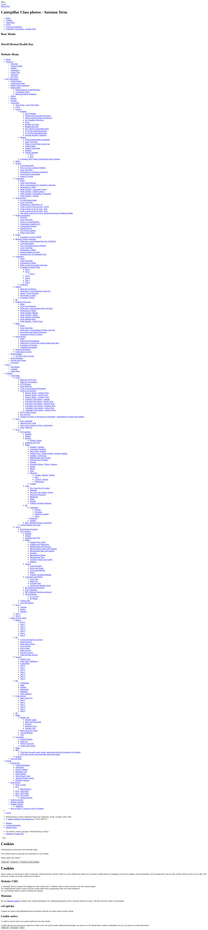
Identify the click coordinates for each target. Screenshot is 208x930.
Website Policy (11, 827)
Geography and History (34, 577)
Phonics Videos (36, 440)
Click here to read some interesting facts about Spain (40, 754)
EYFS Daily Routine (28, 412)
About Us (9, 62)
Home (8, 18)
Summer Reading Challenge (35, 135)
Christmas (38, 512)
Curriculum (15, 103)
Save (22, 928)
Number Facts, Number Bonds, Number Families (48, 453)
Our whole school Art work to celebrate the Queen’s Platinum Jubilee (46, 213)
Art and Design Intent (28, 200)
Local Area (34, 579)
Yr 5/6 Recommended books (36, 133)
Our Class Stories (26, 603)
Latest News (15, 371)
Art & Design (20, 198)
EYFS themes (25, 384)
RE (26, 505)
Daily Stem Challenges (29, 661)
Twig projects (25, 646)
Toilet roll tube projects (29, 655)
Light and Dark (36, 566)
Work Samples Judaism (29, 313)
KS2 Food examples (28, 230)
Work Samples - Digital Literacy (32, 191)
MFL (17, 750)
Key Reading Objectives (34, 120)
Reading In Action (32, 124)
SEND (13, 96)
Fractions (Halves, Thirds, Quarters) (43, 464)
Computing (19, 179)
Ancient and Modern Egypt (40, 585)
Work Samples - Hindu (29, 315)
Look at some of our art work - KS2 (34, 211)
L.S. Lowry (34, 596)
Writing (23, 137)
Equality (14, 101)
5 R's (22, 735)
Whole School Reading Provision (37, 116)
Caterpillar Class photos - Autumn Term (21, 29)
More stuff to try (26, 698)
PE (16, 300)
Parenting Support (22, 780)
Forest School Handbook (29, 341)
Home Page (5, 6)
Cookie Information (13, 825)
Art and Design (31, 594)
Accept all (14, 862)
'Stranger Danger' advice (24, 778)
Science (18, 163)
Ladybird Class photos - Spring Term (39, 401)
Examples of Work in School (31, 334)
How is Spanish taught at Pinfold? (33, 246)
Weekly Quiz (25, 659)
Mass (37, 477)
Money (32, 469)
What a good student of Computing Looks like (37, 185)
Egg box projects (26, 653)
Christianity (34, 508)
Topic (27, 486)
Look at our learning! (14, 27)
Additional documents (28, 347)
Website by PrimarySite (15, 834)
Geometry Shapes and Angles (41, 560)
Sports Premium (17, 358)
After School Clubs (22, 776)
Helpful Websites (31, 153)
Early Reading (30, 114)
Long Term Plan (31, 142)
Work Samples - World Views (31, 321)
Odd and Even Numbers (39, 460)
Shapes (32, 466)
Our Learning (25, 432)
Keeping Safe (30, 728)
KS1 (31, 155)
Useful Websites (26, 739)
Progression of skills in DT (30, 224)
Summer (23, 611)
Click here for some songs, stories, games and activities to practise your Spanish (50, 752)
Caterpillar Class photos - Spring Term (39, 408)
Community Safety (22, 92)
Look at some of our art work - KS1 (34, 209)
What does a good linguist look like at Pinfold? (38, 241)
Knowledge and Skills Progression (33, 332)
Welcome (14, 64)
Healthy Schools (17, 804)
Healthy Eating (30, 720)
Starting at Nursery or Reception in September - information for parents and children (52, 417)
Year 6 (27, 282)
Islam (22, 685)
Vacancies (14, 75)
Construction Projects (28, 226)
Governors (15, 363)
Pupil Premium (16, 354)
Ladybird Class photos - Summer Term (40, 404)
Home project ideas (27, 233)
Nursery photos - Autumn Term (37, 393)
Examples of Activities (28, 345)
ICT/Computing (31, 590)
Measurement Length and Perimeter (43, 549)
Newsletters (15, 367)
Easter (37, 516)
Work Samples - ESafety (29, 196)
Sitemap (9, 823)
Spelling (28, 150)
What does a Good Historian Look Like (35, 291)
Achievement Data (18, 83)
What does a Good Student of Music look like (37, 330)
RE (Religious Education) (35, 588)
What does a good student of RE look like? (36, 308)
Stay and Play (25, 414)
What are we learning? (28, 382)
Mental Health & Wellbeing (25, 94)
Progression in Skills (28, 187)
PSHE (17, 235)
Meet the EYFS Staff (28, 380)
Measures (33, 473)
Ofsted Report (16, 81)
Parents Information (22, 350)
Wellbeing (19, 806)
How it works (20, 785)
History (18, 287)
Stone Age (34, 581)
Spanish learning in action (30, 252)
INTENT (23, 217)
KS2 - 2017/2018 (22, 795)
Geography (19, 256)
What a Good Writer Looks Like (37, 144)
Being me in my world (28, 731)
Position (33, 484)
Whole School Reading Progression (38, 118)
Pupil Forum (15, 782)
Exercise (28, 724)
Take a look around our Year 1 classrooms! (36, 425)
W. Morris (34, 598)
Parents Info (15, 763)
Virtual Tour (15, 72)
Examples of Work (27, 298)
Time (32, 471)
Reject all (5, 862)
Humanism (24, 689)
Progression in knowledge (30, 174)
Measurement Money (38, 555)
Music (17, 324)
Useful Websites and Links (30, 525)
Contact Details (16, 66)
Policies (13, 98)
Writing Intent (30, 146)
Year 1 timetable (26, 421)
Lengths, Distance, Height (45, 475)
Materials (33, 490)
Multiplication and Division (40, 458)
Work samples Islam (28, 319)
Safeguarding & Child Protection (27, 90)
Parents (8, 761)
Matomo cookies (13, 901)
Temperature (39, 482)
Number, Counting (37, 447)
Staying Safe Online (18, 360)
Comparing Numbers (38, 449)
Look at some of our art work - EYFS (34, 207)
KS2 (31, 157)
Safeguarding (16, 88)
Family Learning (17, 800)
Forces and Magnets (37, 570)
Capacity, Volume (41, 479)
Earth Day (24, 741)
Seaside (33, 501)
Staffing (14, 68)
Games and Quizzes (27, 746)
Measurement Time (37, 557)
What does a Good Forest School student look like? (39, 343)
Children (9, 20)
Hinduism (33, 518)
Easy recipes (25, 648)
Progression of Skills (28, 250)
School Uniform (21, 769)
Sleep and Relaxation (33, 722)
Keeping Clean (30, 726)
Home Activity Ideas (18, 618)
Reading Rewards (32, 127)
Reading (23, 111)
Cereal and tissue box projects (31, 640)
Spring (22, 609)
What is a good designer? (29, 222)
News (8, 365)
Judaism (33, 521)
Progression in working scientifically (34, 172)
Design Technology (22, 215)
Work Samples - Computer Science (33, 189)
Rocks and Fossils (37, 568)
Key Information (12, 79)
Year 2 (27, 272)
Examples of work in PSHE (30, 237)
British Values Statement (20, 85)
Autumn (23, 607)
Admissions (15, 70)
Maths (17, 161)
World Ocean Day (27, 744)
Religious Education (23, 302)
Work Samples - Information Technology (35, 194)
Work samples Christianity (30, 317)
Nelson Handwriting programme (37, 140)
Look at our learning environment (33, 388)
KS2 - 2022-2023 (22, 791)
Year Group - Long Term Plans (27, 105)
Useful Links (25, 601)
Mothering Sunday (42, 514)
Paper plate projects (27, 644)
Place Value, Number (38, 451)
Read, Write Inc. (26, 427)
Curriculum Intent (27, 166)
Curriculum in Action (23, 352)
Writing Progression (32, 148)
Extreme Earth (35, 583)
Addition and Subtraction (39, 544)
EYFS (8, 25)
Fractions (33, 553)
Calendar (14, 369)
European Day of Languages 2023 (33, 254)
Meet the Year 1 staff (28, 423)
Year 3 (27, 276)
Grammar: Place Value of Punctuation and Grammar (40, 159)
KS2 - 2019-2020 (22, 793)
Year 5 (27, 280)
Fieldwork (24, 285)
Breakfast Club (21, 772)
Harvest (38, 510)
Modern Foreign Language (25, 239)
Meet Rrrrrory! (25, 789)
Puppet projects (26, 642)
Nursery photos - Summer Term (37, 397)
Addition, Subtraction (38, 456)
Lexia (27, 122)
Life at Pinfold (16, 759)
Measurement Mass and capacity (42, 551)
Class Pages (10, 22)
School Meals (20, 774)
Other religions (26, 694)
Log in (3, 4)
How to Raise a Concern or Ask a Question (27, 808)
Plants (32, 499)
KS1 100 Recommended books (37, 129)
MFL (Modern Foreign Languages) (38, 523)
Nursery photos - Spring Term (36, 395)
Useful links (24, 663)
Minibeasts (34, 497)
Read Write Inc (26, 386)
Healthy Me (24, 718)
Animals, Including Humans (40, 503)
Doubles (33, 462)
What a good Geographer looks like (33, 265)
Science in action (26, 176)
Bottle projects (25, 650)
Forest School (20, 337)
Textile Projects (26, 228)
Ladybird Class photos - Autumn (37, 399)
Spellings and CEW (32, 443)
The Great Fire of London (40, 488)
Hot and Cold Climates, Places (41, 492)
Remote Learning (17, 802)
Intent (22, 181)
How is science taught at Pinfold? (33, 168)
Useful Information (22, 765)
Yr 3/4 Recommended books (36, 131)
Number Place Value (38, 542)
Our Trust (14, 77)
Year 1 (27, 269)
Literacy (18, 109)
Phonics (28, 438)
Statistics (33, 562)
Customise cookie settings (29, 862)
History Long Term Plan (29, 293)
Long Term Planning (28, 183)
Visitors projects (26, 798)
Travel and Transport (38, 495)
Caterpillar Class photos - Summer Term (40, 410)
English (18, 756)
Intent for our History (28, 289)
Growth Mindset (26, 733)
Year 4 (27, 278)
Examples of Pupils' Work (30, 267)
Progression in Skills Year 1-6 (31, 204)
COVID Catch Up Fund (24, 356)
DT (16, 637)
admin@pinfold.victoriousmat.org (21, 819)
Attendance (19, 767)
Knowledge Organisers (29, 529)
